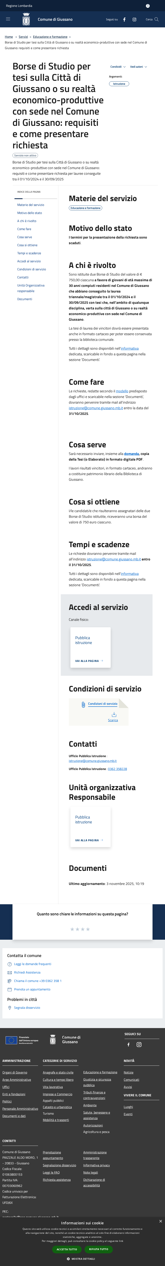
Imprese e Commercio (57, 1094)
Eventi (128, 1114)
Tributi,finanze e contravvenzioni (94, 1095)
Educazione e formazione (50, 36)
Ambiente (90, 1105)
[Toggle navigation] (8, 19)
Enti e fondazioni (13, 1094)
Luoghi (128, 1106)
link (121, 1241)
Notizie (128, 1072)
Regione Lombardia (19, 5)
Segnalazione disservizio (59, 1165)
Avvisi (128, 1086)
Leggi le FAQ (51, 1172)
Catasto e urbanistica (57, 1107)
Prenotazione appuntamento (53, 1155)
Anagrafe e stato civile (58, 1072)
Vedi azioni (136, 66)
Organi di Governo (14, 1072)
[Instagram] (133, 19)
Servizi (23, 36)
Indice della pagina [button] (28, 192)
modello (122, 391)
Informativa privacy (96, 1165)
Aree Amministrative (16, 1079)
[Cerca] (156, 19)
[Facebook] (123, 19)
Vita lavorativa (53, 1086)
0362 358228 (117, 768)
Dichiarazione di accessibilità (94, 1182)
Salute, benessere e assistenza (96, 1115)
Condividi (116, 66)
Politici (7, 1101)
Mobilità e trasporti (56, 1119)
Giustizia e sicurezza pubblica (97, 1082)
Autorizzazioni (93, 1125)
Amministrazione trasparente (95, 1155)
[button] (82, 1258)
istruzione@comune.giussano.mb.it (96, 408)
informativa (130, 348)
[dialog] (82, 1241)
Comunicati (131, 1079)
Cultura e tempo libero (58, 1079)
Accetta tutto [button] (67, 1249)
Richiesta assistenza (57, 1179)
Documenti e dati (14, 1115)
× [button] (160, 1221)
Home (9, 36)
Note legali (90, 1172)
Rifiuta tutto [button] (98, 1249)
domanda (131, 453)
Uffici (5, 1086)
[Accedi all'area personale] (147, 5)
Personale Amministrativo (20, 1108)
